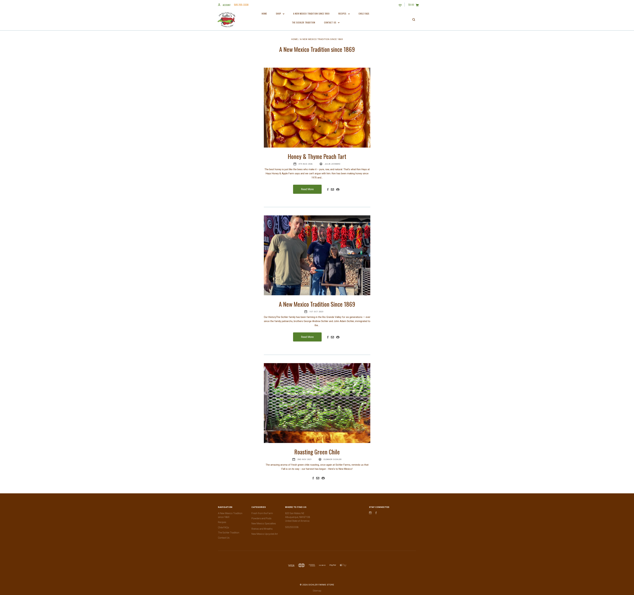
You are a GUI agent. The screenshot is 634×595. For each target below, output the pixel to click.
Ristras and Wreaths (262, 528)
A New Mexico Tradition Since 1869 (317, 304)
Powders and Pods (261, 518)
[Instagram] (370, 513)
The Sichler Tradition (303, 22)
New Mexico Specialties (263, 523)
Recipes (342, 13)
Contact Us (330, 22)
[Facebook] (376, 513)
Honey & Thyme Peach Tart (317, 156)
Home (264, 13)
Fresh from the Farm (262, 513)
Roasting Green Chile (317, 451)
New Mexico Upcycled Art (264, 534)
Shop (279, 13)
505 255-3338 (241, 4)
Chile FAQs (364, 13)
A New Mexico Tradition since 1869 (311, 13)
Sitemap (317, 590)
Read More (307, 189)
